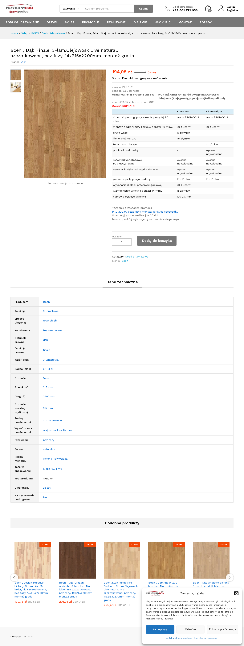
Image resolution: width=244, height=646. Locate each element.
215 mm (48, 387)
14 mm (47, 378)
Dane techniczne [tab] (122, 282)
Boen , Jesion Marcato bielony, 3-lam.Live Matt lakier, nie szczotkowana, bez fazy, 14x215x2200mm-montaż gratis (31, 589)
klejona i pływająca (55, 458)
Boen (23, 61)
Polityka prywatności (206, 638)
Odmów (190, 629)
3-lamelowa (51, 310)
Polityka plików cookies (178, 638)
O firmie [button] (140, 22)
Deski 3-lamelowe (136, 256)
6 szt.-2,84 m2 (52, 468)
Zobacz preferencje (222, 629)
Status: (116, 78)
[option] (32, 575)
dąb (45, 339)
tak (45, 497)
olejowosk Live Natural (57, 430)
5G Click (48, 368)
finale (46, 349)
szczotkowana (52, 420)
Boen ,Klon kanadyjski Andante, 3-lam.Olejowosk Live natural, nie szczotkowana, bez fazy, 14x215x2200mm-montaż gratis (121, 591)
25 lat (47, 487)
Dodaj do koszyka (157, 241)
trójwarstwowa (53, 330)
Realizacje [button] (116, 22)
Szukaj (143, 8)
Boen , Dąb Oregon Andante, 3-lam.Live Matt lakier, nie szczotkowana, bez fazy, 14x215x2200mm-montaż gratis (76, 589)
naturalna (49, 449)
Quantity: (117, 237)
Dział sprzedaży (183, 6)
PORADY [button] (206, 22)
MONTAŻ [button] (185, 22)
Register (232, 10)
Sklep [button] (69, 22)
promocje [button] (90, 22)
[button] (236, 593)
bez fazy (48, 439)
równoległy (50, 320)
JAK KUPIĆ (163, 22)
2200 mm (49, 396)
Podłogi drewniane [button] (22, 22)
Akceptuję (160, 629)
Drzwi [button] (52, 22)
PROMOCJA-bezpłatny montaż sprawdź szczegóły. (145, 211)
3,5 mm (48, 408)
